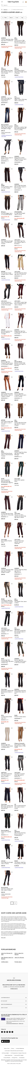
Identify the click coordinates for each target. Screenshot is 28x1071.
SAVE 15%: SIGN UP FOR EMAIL (14, 980)
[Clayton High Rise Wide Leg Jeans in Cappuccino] (20, 559)
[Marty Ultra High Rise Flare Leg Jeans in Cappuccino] (7, 88)
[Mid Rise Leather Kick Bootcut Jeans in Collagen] (7, 320)
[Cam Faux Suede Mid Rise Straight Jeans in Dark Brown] (20, 619)
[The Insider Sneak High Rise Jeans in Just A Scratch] (7, 411)
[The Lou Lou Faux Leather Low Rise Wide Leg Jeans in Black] (20, 503)
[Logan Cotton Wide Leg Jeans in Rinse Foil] (20, 88)
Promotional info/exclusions (12, 1023)
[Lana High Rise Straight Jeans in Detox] (7, 852)
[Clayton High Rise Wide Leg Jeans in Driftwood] (7, 29)
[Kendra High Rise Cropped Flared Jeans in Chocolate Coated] (7, 351)
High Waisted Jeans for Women (7, 958)
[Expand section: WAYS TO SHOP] (14, 1007)
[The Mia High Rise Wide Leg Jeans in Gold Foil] (20, 262)
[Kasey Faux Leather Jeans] (7, 821)
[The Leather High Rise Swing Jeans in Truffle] (20, 852)
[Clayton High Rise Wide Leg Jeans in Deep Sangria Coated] (7, 559)
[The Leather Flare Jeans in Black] (20, 590)
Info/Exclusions (14, 988)
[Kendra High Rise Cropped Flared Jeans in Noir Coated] (20, 383)
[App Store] (5, 1041)
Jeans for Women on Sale (6, 954)
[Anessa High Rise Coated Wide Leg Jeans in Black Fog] (7, 649)
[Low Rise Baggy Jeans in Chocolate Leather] (7, 203)
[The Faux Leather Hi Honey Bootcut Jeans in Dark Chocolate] (7, 292)
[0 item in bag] (26, 2)
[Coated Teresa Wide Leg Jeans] (7, 706)
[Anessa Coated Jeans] (20, 706)
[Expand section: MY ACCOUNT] (14, 1001)
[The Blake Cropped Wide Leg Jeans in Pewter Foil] (20, 763)
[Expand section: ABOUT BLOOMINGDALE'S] (14, 1004)
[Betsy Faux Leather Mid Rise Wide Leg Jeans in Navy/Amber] (7, 795)
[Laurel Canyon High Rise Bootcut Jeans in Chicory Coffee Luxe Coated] (20, 29)
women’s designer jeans (18, 932)
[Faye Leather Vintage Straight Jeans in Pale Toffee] (20, 734)
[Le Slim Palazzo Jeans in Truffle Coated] (7, 175)
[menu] (2, 2)
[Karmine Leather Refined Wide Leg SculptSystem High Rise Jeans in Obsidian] (7, 469)
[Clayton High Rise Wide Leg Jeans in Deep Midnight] (20, 442)
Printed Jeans (18, 961)
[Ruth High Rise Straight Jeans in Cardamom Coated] (7, 230)
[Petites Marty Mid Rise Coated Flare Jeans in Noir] (20, 680)
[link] (7, 42)
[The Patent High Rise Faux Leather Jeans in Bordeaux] (20, 230)
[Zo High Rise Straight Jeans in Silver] (20, 203)
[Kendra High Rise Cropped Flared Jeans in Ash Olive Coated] (20, 649)
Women (5, 9)
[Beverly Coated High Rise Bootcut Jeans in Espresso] (20, 351)
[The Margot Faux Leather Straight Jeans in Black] (7, 619)
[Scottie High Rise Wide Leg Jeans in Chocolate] (7, 503)
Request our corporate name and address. (14, 1061)
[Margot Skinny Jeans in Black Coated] (7, 147)
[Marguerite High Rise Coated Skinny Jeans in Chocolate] (20, 320)
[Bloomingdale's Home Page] (13, 2)
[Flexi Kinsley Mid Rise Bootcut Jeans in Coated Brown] (20, 821)
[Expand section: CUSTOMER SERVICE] (14, 997)
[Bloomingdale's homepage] (2, 9)
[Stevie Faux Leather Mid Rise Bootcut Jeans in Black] (7, 680)
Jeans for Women (19, 957)
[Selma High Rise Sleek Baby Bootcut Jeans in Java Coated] (7, 59)
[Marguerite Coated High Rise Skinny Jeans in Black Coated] (20, 147)
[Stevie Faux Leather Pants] (20, 469)
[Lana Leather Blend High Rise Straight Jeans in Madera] (20, 59)
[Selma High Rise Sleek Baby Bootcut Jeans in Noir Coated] (20, 175)
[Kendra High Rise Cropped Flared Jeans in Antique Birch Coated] (7, 734)
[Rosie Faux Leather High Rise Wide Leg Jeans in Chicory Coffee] (20, 115)
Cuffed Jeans (4, 961)
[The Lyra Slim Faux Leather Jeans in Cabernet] (20, 530)
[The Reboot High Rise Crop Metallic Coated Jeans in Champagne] (7, 590)
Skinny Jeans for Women (19, 954)
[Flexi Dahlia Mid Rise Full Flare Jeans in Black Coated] (7, 763)
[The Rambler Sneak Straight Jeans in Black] (7, 262)
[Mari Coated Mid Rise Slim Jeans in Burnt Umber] (20, 795)
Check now (21, 1023)
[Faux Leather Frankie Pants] (7, 530)
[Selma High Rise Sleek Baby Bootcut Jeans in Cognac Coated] (7, 383)
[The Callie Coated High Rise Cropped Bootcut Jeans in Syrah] (20, 292)
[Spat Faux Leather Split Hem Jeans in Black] (7, 878)
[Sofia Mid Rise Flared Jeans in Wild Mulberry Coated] (7, 442)
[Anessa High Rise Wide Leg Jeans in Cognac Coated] (20, 411)
